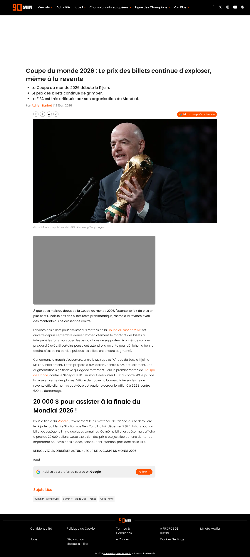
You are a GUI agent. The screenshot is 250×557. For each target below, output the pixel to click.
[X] (220, 7)
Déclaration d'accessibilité (77, 541)
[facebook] (213, 7)
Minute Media (210, 528)
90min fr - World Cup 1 (46, 498)
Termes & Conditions (124, 530)
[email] (242, 7)
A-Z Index (122, 539)
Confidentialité (41, 528)
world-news (106, 498)
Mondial (63, 421)
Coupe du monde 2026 (124, 330)
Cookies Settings (172, 539)
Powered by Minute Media (117, 553)
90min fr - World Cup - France (79, 498)
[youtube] (235, 7)
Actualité (63, 7)
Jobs (33, 539)
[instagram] (227, 7)
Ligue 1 (78, 7)
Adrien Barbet (42, 105)
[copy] (55, 114)
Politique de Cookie (81, 528)
